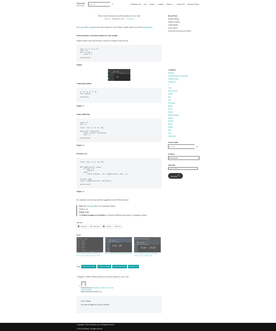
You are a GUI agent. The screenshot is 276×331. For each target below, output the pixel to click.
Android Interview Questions (178, 76)
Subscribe (174, 176)
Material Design (173, 115)
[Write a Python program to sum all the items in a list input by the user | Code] (90, 244)
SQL (169, 130)
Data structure (173, 91)
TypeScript (172, 136)
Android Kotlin (173, 79)
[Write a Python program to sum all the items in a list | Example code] (147, 244)
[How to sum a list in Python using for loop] (118, 244)
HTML (170, 94)
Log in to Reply (86, 290)
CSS (169, 88)
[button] (173, 4)
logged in (93, 305)
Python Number (104, 266)
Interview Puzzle (193, 4)
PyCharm (90, 206)
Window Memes (173, 19)
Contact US (181, 4)
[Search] (112, 4)
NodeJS (170, 121)
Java (145, 4)
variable (92, 27)
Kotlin (170, 112)
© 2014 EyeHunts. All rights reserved (89, 329)
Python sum (133, 266)
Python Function (88, 266)
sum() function (147, 27)
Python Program (119, 266)
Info (169, 97)
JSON (170, 109)
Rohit (108, 19)
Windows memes (174, 22)
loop (82, 27)
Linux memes (172, 28)
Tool (169, 133)
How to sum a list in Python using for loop (118, 253)
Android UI (172, 82)
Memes (170, 118)
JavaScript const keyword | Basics (179, 31)
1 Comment (129, 19)
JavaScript (171, 103)
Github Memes (173, 25)
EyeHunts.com (136, 4)
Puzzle (170, 124)
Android (160, 4)
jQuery (170, 106)
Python (152, 4)
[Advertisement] (186, 51)
